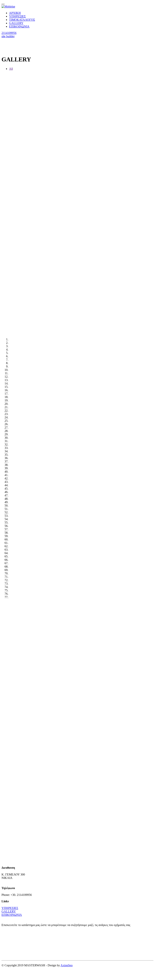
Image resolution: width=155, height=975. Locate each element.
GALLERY (16, 23)
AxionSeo (66, 965)
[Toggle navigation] (3, 4)
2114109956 (9, 32)
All (11, 68)
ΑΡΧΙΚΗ (15, 13)
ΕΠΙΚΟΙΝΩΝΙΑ (19, 26)
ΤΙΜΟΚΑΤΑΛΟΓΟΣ (22, 19)
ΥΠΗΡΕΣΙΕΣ (17, 16)
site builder (8, 36)
